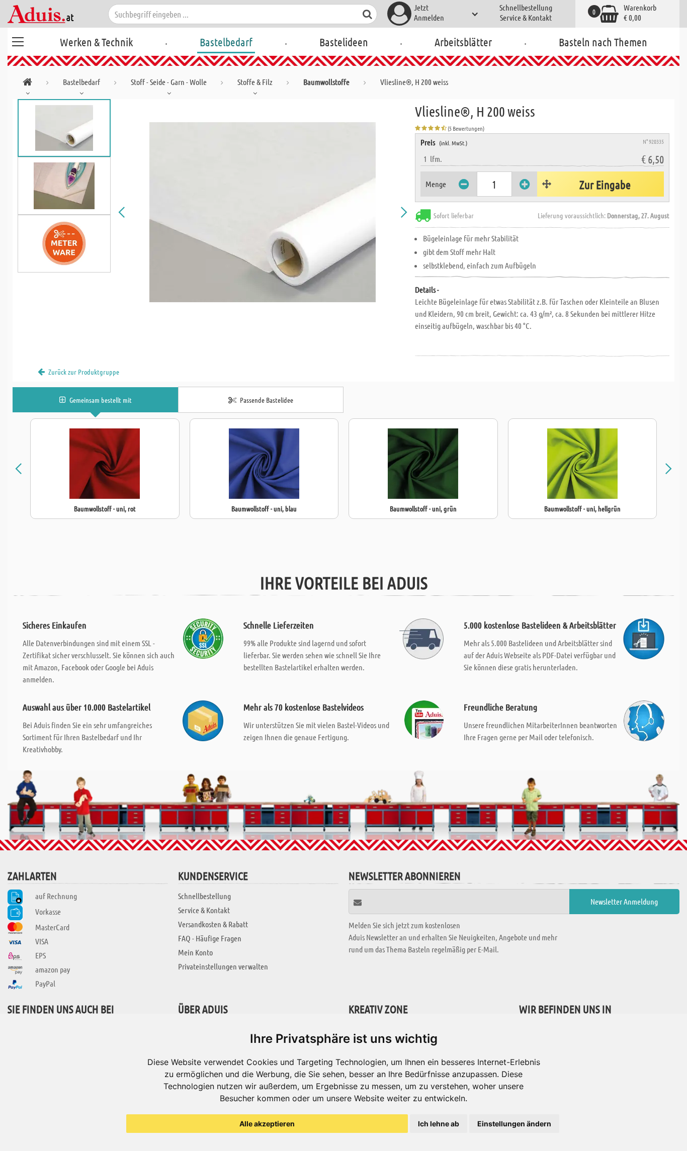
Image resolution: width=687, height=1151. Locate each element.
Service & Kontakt (526, 17)
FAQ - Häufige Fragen (209, 938)
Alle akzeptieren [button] (267, 1123)
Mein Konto (195, 952)
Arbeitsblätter (463, 41)
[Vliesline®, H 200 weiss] (263, 212)
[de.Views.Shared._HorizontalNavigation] (27, 84)
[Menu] (18, 40)
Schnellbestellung (525, 7)
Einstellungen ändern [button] (514, 1123)
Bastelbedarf (226, 41)
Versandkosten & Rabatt (213, 924)
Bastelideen (343, 41)
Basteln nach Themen (603, 41)
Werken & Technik (96, 41)
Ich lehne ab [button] (438, 1123)
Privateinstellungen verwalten (223, 966)
